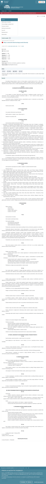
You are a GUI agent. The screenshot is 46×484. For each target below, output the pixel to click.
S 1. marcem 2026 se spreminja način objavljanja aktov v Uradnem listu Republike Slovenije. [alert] (19, 13)
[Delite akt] (42, 16)
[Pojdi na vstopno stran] (4, 2)
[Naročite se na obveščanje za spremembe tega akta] (38, 16)
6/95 (9, 46)
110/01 (23, 46)
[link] (4, 11)
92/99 (14, 46)
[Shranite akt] (40, 16)
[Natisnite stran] (44, 16)
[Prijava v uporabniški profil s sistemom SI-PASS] (41, 2)
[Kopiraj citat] (10, 38)
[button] (23, 38)
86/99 (11, 46)
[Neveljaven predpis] (2, 42)
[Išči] (37, 2)
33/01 (16, 46)
